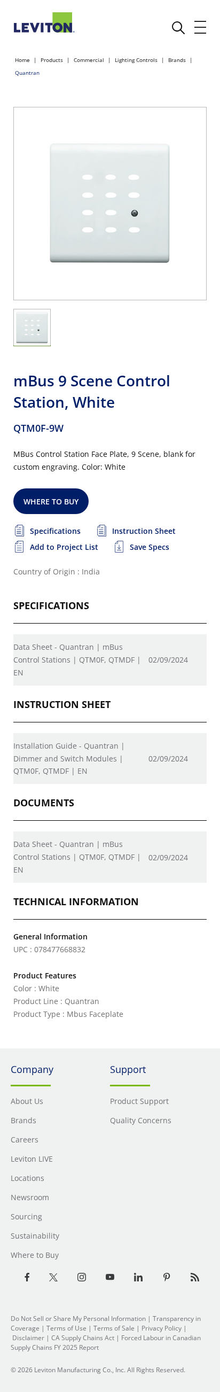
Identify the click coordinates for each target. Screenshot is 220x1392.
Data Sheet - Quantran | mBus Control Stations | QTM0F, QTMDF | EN (77, 660)
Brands (177, 60)
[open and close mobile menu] (200, 27)
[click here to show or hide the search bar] (178, 27)
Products (52, 60)
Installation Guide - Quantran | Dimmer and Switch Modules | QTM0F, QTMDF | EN (69, 758)
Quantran (27, 72)
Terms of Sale (114, 1328)
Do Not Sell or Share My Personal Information (78, 1318)
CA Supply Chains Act (82, 1337)
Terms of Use (66, 1328)
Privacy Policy (162, 1328)
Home (22, 60)
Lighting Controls (136, 60)
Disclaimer (28, 1337)
